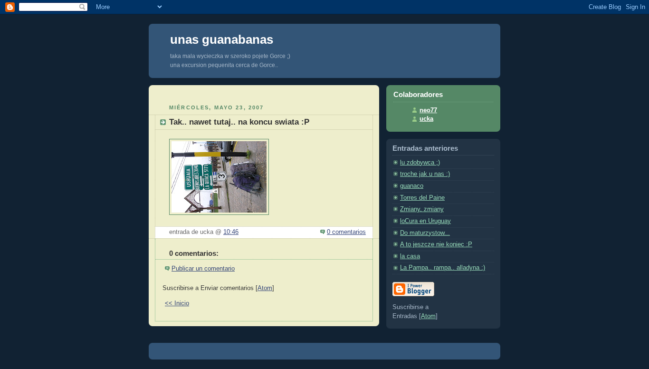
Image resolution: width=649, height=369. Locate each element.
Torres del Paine (422, 197)
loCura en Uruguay (425, 221)
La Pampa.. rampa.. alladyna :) (442, 267)
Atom (265, 288)
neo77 (428, 110)
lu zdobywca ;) (420, 162)
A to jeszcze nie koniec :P (436, 244)
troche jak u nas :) (425, 174)
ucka (426, 119)
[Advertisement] (264, 93)
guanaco (411, 186)
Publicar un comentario (203, 268)
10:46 (231, 232)
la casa (410, 256)
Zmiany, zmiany (422, 209)
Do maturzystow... (425, 233)
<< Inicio (177, 303)
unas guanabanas (221, 39)
